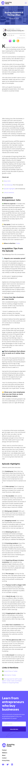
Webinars (4, 752)
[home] (12, 3)
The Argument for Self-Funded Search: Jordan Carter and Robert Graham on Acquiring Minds (12, 680)
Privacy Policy (6, 760)
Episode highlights (9, 188)
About (3, 755)
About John (7, 181)
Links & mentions (9, 192)
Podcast (4, 750)
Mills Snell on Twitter (10, 675)
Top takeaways (8, 185)
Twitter (18, 243)
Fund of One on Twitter (10, 671)
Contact (4, 758)
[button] (25, 3)
